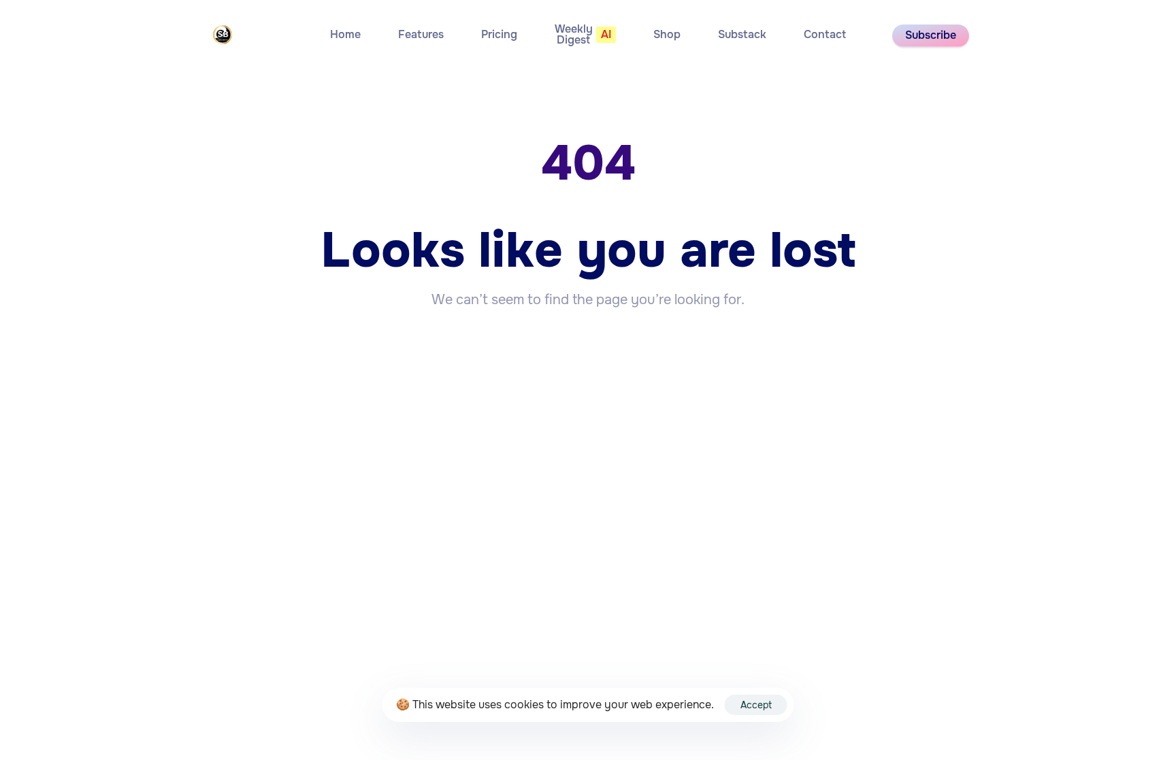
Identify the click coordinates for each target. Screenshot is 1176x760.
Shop (667, 34)
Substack (742, 34)
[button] (930, 35)
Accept (756, 705)
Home (345, 34)
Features (421, 34)
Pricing (499, 34)
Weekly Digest (583, 34)
